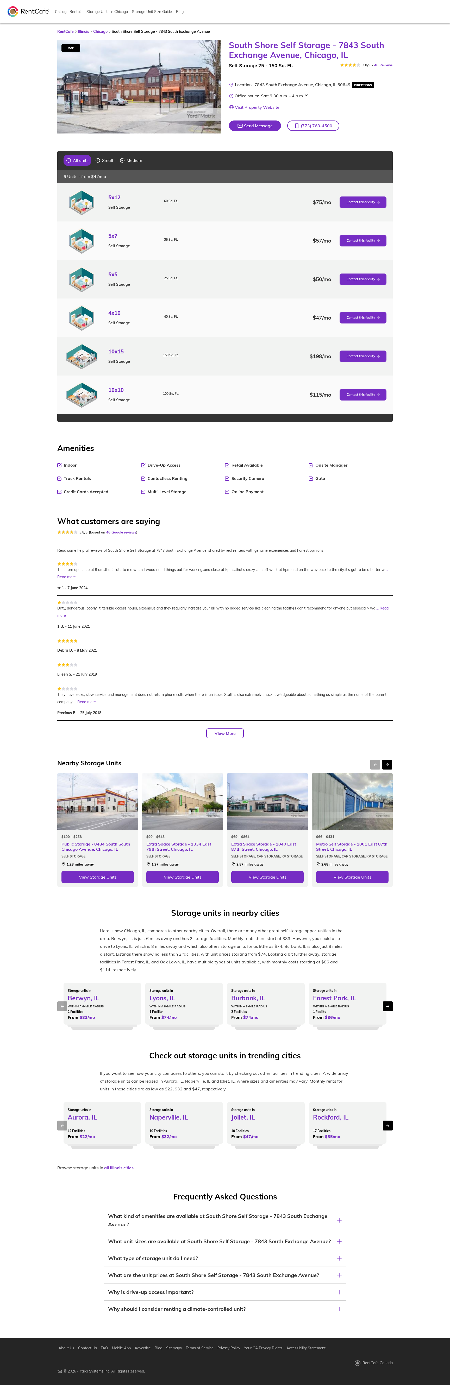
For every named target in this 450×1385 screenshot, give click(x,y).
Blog (180, 11)
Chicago (100, 31)
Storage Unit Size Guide (152, 11)
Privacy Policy (228, 1348)
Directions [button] (363, 85)
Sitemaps (174, 1348)
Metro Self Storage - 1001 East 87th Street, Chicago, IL (352, 846)
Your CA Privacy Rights (263, 1348)
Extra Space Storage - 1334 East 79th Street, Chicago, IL (178, 846)
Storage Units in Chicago (107, 11)
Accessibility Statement (306, 1348)
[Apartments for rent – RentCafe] (28, 11)
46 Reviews (383, 65)
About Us (66, 1348)
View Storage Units (98, 877)
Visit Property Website (257, 107)
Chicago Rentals (68, 11)
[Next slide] (214, 87)
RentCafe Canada (377, 1363)
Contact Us (87, 1348)
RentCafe (65, 31)
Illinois (83, 31)
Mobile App (121, 1348)
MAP (71, 48)
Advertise (143, 1348)
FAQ (104, 1348)
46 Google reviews (121, 532)
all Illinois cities (119, 1167)
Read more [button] (66, 577)
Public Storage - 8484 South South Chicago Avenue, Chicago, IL (95, 846)
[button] (313, 125)
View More (225, 733)
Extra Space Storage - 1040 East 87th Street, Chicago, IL (263, 846)
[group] (77, 160)
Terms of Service (200, 1348)
